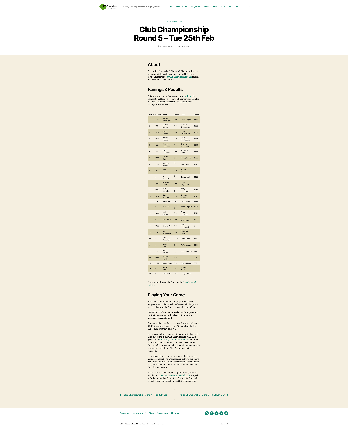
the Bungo (188, 96)
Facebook (125, 413)
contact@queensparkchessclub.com (174, 375)
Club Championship (174, 21)
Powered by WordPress (155, 424)
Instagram (137, 413)
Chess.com (162, 413)
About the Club (181, 7)
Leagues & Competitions (200, 7)
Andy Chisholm (168, 46)
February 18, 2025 (184, 46)
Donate (238, 7)
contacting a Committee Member (173, 340)
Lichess (175, 413)
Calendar (222, 7)
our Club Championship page (179, 77)
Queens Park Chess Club (135, 424)
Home (172, 7)
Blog (215, 7)
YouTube (149, 413)
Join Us (230, 7)
